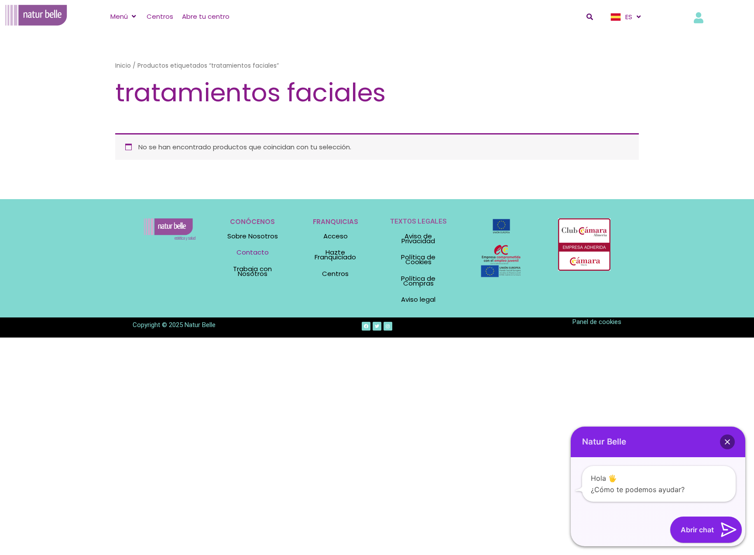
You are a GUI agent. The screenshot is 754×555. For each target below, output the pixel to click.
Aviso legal (418, 299)
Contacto (252, 252)
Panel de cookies (596, 322)
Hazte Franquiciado (335, 255)
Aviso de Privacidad (418, 238)
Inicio (123, 66)
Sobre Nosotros (252, 236)
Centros (335, 273)
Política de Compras (418, 281)
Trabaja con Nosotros (252, 271)
